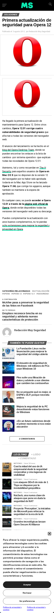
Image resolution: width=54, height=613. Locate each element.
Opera (6, 294)
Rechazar (27, 593)
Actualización (41, 291)
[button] (49, 533)
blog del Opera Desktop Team (18, 149)
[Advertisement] (27, 261)
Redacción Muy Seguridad (39, 31)
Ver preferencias (27, 601)
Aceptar (27, 585)
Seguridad (43, 294)
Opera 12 (17, 294)
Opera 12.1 (29, 294)
